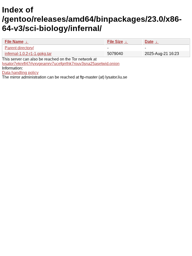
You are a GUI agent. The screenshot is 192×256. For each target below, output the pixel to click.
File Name (14, 42)
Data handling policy (20, 72)
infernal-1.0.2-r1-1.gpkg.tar (28, 54)
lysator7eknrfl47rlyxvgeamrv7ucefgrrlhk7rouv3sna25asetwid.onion (61, 64)
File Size (115, 42)
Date (149, 42)
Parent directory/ (19, 48)
